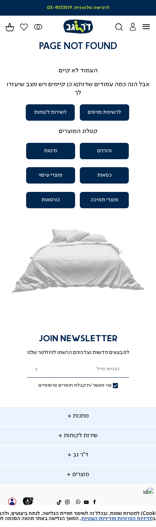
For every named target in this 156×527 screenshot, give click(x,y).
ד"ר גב (80, 455)
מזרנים (104, 150)
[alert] (78, 516)
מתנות (80, 416)
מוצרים (80, 475)
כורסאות (50, 199)
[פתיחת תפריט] (150, 27)
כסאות (104, 175)
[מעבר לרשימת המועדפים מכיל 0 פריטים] (38, 27)
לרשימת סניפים (104, 112)
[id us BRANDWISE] (148, 493)
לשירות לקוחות (50, 112)
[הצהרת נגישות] (28, 502)
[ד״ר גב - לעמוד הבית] (78, 27)
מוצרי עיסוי (50, 175)
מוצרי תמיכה (104, 199)
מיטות (50, 150)
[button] (133, 27)
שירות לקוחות (80, 436)
